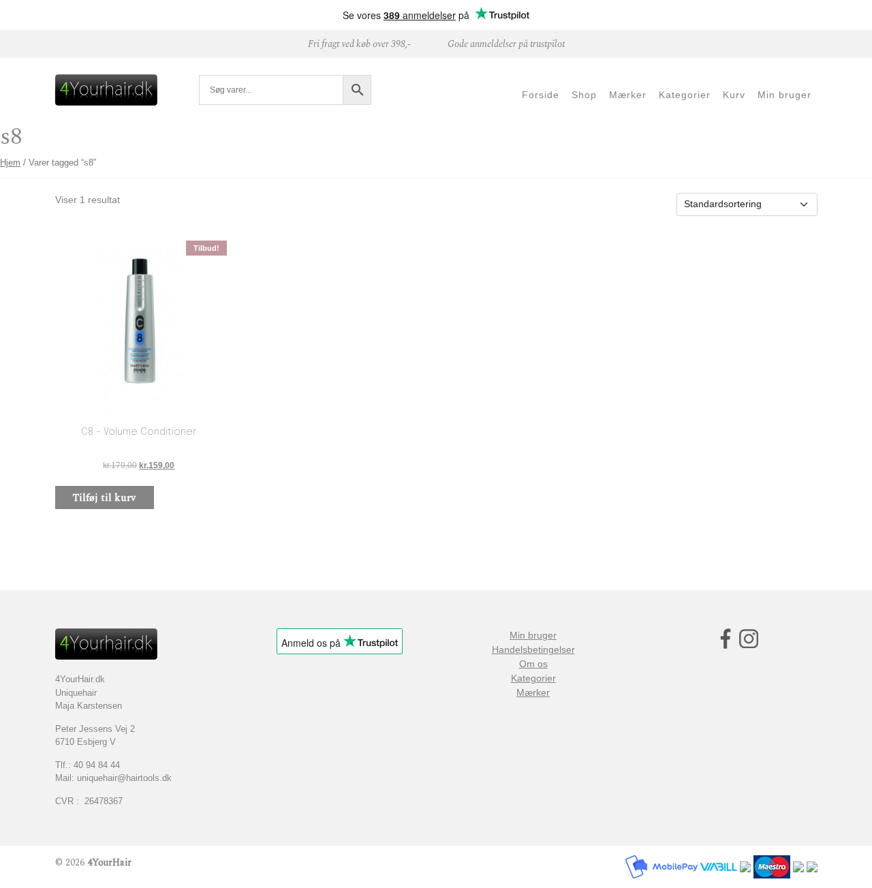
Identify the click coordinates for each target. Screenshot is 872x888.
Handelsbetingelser (533, 649)
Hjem (10, 162)
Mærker (533, 692)
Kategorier (533, 678)
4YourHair (109, 862)
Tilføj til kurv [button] (104, 498)
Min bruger (533, 635)
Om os (533, 663)
